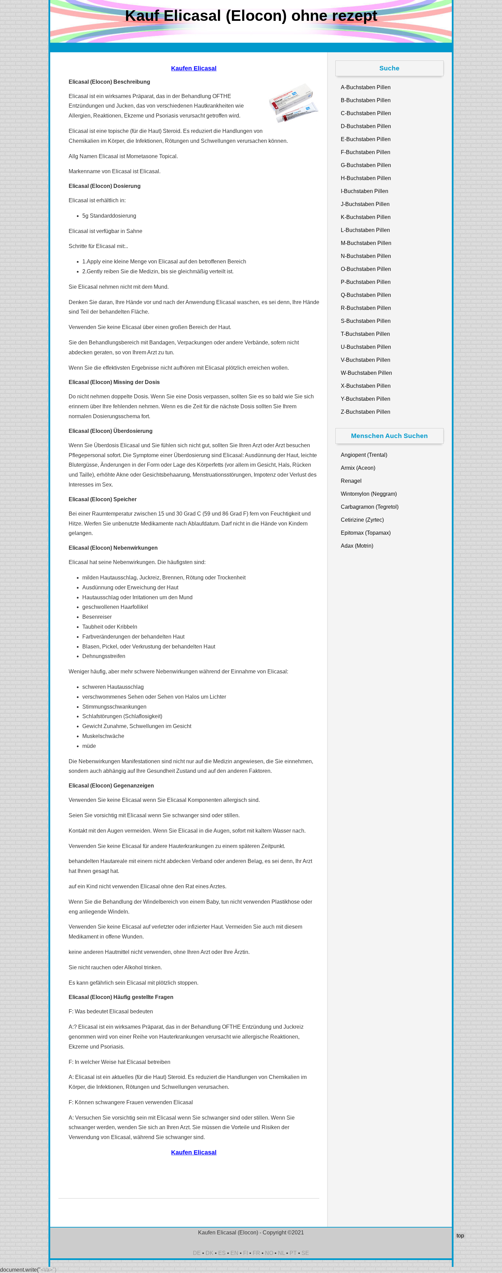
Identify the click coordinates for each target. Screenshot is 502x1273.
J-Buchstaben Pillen (365, 204)
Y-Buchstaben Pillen (365, 399)
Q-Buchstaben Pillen (366, 295)
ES (222, 1253)
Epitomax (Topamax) (366, 533)
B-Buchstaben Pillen (366, 100)
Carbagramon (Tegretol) (370, 507)
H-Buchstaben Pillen (366, 178)
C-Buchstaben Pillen (366, 113)
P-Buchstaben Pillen (366, 282)
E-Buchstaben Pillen (366, 139)
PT (293, 1253)
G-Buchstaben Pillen (366, 165)
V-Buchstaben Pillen (365, 360)
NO (269, 1253)
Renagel (351, 481)
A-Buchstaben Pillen (366, 87)
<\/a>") (48, 1270)
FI (245, 1253)
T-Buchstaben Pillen (365, 334)
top (460, 1235)
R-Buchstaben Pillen (366, 308)
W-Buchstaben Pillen (366, 373)
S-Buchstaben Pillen (366, 321)
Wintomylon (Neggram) (369, 494)
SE (305, 1253)
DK (209, 1253)
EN (234, 1253)
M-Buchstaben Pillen (366, 243)
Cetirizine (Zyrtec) (362, 520)
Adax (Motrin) (357, 546)
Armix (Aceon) (358, 468)
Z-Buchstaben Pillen (365, 412)
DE (197, 1253)
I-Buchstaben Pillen (364, 191)
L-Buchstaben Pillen (365, 230)
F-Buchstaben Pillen (365, 152)
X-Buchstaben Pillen (366, 386)
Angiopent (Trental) (364, 455)
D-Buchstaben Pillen (366, 126)
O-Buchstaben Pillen (366, 269)
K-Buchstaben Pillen (366, 217)
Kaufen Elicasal (194, 68)
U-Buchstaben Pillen (366, 347)
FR (256, 1253)
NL (281, 1253)
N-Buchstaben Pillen (366, 256)
